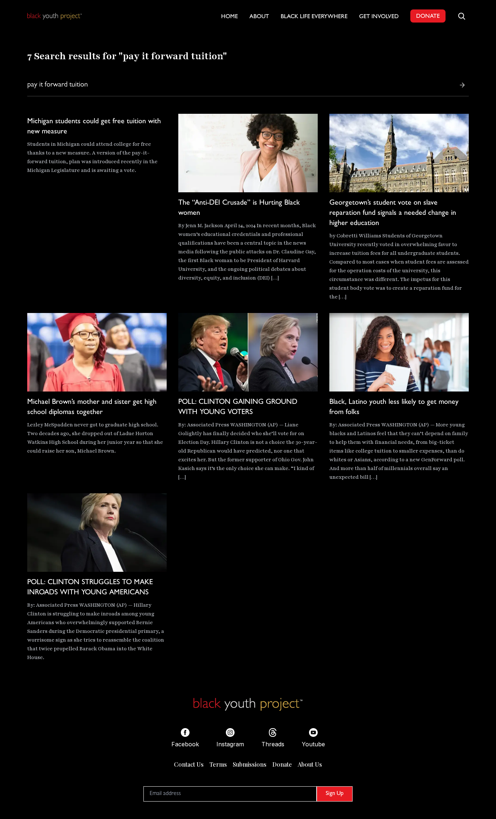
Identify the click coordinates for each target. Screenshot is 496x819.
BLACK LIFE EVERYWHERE (314, 17)
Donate (282, 764)
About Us (310, 764)
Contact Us (189, 764)
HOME (229, 17)
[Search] (462, 85)
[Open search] (461, 16)
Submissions (250, 764)
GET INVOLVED (379, 17)
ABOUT (259, 17)
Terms (218, 764)
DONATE (428, 17)
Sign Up (334, 794)
